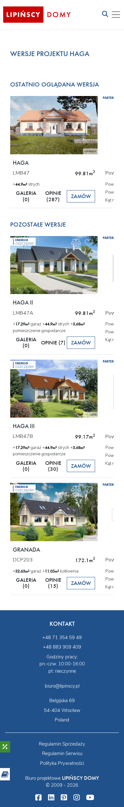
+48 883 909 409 (62, 647)
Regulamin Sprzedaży (62, 744)
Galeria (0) (26, 196)
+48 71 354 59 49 (62, 637)
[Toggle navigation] (105, 14)
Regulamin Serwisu (62, 753)
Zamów (81, 196)
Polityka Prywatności (62, 763)
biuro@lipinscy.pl (62, 686)
